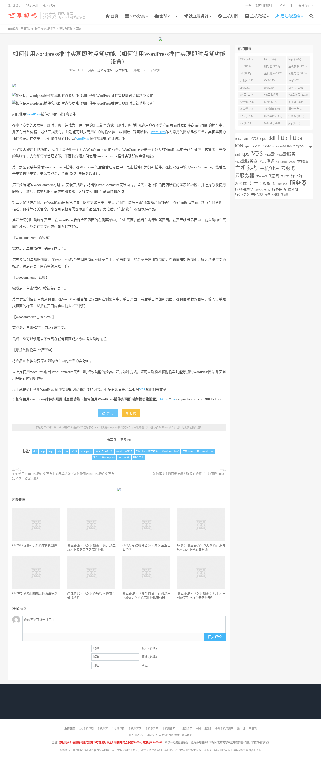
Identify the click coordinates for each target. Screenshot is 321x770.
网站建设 (138, 457)
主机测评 (230, 16)
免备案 (285, 176)
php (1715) (294, 123)
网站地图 (187, 735)
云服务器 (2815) (297, 73)
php (309, 146)
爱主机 (241, 728)
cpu (263, 138)
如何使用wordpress (104, 457)
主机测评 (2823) (273, 73)
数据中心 (269, 184)
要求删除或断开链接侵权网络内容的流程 (237, 750)
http (43, 451)
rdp (59, 451)
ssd (237, 154)
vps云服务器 (246, 161)
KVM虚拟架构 (284, 146)
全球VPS (166, 16)
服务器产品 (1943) (295, 109)
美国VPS (257, 194)
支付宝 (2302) (296, 87)
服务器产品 (244, 190)
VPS (142, 389)
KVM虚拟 (268, 146)
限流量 (284, 194)
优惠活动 (261, 176)
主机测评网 (118, 728)
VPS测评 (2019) (273, 108)
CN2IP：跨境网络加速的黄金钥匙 (34, 593)
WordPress (33, 114)
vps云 (270, 154)
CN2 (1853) (246, 116)
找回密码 (49, 5)
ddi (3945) (245, 73)
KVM (256, 146)
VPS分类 (137, 16)
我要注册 (32, 5)
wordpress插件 (124, 451)
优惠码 (274, 176)
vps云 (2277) (247, 94)
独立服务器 (198, 16)
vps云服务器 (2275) (271, 95)
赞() (110, 413)
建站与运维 (289, 16)
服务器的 (279, 190)
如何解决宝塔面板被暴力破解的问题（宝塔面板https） (189, 473)
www (292, 161)
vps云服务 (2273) (298, 94)
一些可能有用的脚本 (259, 5)
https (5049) (294, 59)
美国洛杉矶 (272, 194)
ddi (35, 451)
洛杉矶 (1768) (272, 123)
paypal (299, 146)
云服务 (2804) (247, 80)
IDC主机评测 (86, 728)
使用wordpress (205, 451)
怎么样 (241, 184)
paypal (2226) (247, 101)
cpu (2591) (245, 87)
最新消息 (282, 184)
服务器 (298, 183)
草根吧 (253, 728)
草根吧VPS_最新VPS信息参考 (23, 15)
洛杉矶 (293, 190)
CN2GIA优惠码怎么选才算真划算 (34, 545)
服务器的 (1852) (273, 116)
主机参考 (188, 451)
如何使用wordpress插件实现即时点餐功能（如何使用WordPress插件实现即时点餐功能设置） (150, 427)
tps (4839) (245, 66)
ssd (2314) (269, 87)
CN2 (254, 139)
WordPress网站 (170, 451)
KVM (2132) (271, 101)
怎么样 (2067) (247, 108)
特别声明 (286, 5)
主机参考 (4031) (297, 66)
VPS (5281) (246, 59)
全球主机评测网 (224, 728)
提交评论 (215, 637)
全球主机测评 (203, 728)
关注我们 (304, 5)
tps (66, 451)
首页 (113, 16)
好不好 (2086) (296, 101)
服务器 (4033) (272, 66)
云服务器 (244, 175)
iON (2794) (270, 80)
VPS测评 (266, 161)
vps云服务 (286, 154)
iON (239, 145)
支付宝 (255, 183)
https (164, 399)
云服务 (288, 168)
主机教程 (257, 16)
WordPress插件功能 (147, 451)
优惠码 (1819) (296, 116)
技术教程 (121, 70)
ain (246, 138)
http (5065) (270, 59)
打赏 (132, 413)
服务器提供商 (262, 190)
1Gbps (238, 139)
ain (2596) (293, 80)
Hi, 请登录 (15, 5)
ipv (247, 146)
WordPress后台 (104, 451)
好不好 (297, 176)
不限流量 (303, 161)
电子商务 (124, 457)
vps (173, 399)
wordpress (86, 451)
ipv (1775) (245, 123)
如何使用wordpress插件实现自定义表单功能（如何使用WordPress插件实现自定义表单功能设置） (63, 476)
